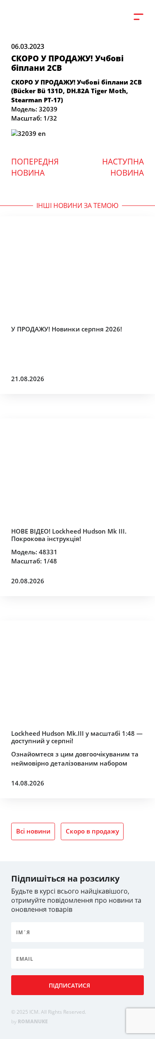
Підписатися (69, 985)
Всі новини (33, 831)
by (29, 1021)
